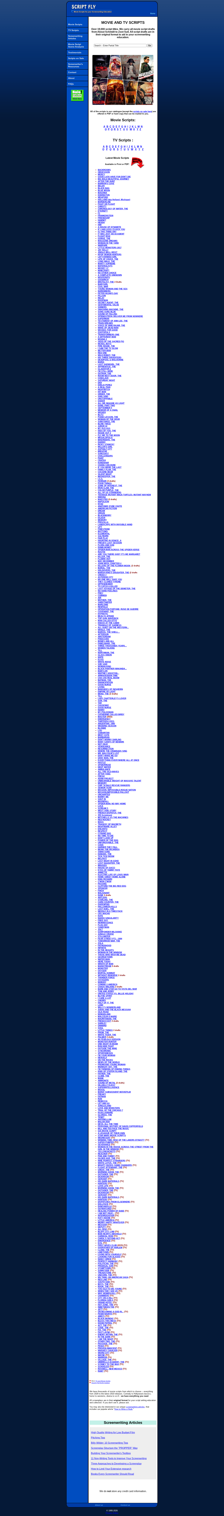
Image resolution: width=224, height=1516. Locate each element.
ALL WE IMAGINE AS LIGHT (111, 403)
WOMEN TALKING (106, 648)
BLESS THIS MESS (107, 1321)
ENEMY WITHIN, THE (108, 1334)
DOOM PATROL (105, 1323)
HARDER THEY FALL (107, 847)
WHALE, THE (104, 630)
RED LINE (102, 1279)
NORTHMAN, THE (106, 653)
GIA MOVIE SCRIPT (107, 1131)
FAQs (71, 84)
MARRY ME (103, 797)
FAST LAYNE (104, 1332)
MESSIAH (102, 1225)
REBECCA (102, 1101)
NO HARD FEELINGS (107, 591)
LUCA (100, 806)
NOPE (100, 657)
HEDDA (101, 222)
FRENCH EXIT (104, 1021)
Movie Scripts (75, 24)
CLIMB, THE (103, 1076)
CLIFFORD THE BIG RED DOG (112, 886)
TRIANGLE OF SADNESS (109, 625)
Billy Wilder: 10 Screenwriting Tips (109, 1443)
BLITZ (100, 415)
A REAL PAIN (104, 387)
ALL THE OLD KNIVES (108, 772)
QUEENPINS (104, 904)
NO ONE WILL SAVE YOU (110, 579)
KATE (100, 916)
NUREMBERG (104, 291)
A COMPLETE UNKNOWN (110, 275)
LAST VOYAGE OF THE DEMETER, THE (116, 588)
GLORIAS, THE (105, 1115)
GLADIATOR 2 (104, 369)
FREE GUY (103, 920)
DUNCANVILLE (105, 1206)
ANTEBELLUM (104, 1119)
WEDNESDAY (104, 1138)
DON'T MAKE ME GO (107, 755)
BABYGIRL (103, 284)
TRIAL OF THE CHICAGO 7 (110, 1110)
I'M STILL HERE (105, 371)
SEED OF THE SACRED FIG (111, 341)
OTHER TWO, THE (106, 1341)
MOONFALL (103, 801)
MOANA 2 (102, 339)
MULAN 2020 (104, 1122)
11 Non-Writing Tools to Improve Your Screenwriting (119, 1458)
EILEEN (101, 518)
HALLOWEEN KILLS (107, 907)
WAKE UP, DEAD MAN (108, 328)
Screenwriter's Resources (75, 65)
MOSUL (101, 1090)
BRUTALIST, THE (106, 282)
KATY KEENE (104, 1218)
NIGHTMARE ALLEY (107, 826)
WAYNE (101, 1355)
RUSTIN (101, 552)
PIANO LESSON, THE (108, 417)
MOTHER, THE (105, 600)
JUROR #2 (102, 426)
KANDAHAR (103, 463)
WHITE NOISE (104, 662)
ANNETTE (102, 872)
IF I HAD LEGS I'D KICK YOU (111, 229)
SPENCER (102, 888)
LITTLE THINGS (105, 1030)
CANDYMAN (103, 927)
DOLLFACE (103, 1204)
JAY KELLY (103, 250)
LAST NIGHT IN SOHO (108, 861)
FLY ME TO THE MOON (109, 435)
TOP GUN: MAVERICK (108, 618)
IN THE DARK (104, 1337)
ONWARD (102, 1025)
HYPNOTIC (103, 614)
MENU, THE (103, 694)
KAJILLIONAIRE (105, 1112)
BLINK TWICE (104, 424)
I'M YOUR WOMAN (106, 1055)
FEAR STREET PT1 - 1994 (110, 939)
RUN (100, 1099)
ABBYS (101, 1316)
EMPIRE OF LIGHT (107, 691)
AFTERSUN (103, 634)
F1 (99, 213)
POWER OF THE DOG (108, 840)
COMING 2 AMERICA (107, 984)
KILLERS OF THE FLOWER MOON (114, 566)
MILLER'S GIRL (105, 447)
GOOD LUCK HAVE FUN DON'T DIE (114, 177)
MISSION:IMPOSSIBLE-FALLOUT (113, 792)
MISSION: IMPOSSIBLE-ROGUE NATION (117, 790)
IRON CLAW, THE (106, 488)
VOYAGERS (103, 980)
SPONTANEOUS (105, 1053)
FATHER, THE (104, 1074)
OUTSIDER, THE (105, 1174)
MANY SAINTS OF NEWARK (111, 742)
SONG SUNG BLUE (107, 312)
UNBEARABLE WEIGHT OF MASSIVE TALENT (119, 781)
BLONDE (102, 728)
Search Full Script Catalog (100, 1383)
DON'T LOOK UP (105, 838)
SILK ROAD (103, 1012)
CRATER (102, 460)
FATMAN (102, 1096)
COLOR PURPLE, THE (108, 490)
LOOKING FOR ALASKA (109, 1257)
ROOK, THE (103, 1286)
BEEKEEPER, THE (106, 476)
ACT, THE (102, 1325)
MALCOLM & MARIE (107, 1016)
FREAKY (102, 1094)
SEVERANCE (104, 1144)
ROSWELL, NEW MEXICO (110, 1369)
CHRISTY (102, 206)
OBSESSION (104, 172)
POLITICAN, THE (106, 1263)
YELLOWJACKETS (107, 1151)
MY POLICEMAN (105, 712)
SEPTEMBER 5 (105, 408)
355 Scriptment (105, 815)
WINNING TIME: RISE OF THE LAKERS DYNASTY (121, 1140)
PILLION (102, 296)
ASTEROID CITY (105, 577)
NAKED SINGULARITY (108, 918)
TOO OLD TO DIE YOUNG (110, 1289)
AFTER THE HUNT (106, 181)
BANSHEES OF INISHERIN (110, 689)
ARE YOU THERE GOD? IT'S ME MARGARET (119, 554)
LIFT (100, 527)
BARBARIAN (103, 737)
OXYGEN (102, 971)
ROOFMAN (103, 300)
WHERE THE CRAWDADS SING (112, 751)
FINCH (101, 890)
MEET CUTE (103, 735)
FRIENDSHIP (104, 218)
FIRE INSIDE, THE (106, 346)
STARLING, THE (105, 900)
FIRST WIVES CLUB (107, 1245)
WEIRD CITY (104, 1353)
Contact (72, 72)
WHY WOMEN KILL (107, 1293)
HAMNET (102, 220)
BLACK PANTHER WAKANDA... (112, 669)
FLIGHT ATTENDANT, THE (110, 1167)
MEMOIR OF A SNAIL (108, 410)
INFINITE (102, 948)
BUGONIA (102, 193)
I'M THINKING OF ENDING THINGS (114, 1069)
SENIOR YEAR (105, 788)
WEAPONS (103, 197)
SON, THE (102, 701)
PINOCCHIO (103, 639)
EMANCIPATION (105, 682)
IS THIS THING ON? (107, 231)
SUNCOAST (103, 453)
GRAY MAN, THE (106, 758)
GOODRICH (103, 280)
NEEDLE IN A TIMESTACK (110, 911)
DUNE (100, 895)
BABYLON (102, 671)
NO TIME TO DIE (106, 836)
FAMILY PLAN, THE (107, 469)
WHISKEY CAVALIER (107, 1350)
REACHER (102, 1154)
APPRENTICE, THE (107, 366)
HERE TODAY (104, 961)
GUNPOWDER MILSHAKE (110, 932)
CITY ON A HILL (105, 1298)
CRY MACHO (104, 913)
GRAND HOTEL (105, 1302)
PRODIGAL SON (105, 1266)
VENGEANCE (104, 746)
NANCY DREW (104, 1259)
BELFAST (102, 858)
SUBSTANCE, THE (106, 421)
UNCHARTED (104, 794)
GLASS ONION (105, 655)
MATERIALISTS (105, 266)
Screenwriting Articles (75, 37)
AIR (99, 598)
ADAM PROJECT (106, 778)
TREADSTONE (104, 1273)
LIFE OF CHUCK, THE (108, 259)
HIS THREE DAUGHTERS (109, 357)
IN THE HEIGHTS (106, 950)
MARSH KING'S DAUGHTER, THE (113, 572)
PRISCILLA (103, 522)
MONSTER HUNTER (107, 1042)
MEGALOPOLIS (105, 437)
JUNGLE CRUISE (106, 934)
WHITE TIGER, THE (107, 1035)
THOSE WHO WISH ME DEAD (112, 955)
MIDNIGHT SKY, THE (107, 1067)
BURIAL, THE (104, 568)
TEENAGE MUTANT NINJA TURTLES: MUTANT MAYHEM (124, 495)
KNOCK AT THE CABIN (108, 623)
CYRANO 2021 (104, 833)
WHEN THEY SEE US (108, 1291)
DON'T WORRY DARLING (109, 739)
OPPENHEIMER (105, 584)
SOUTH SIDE (104, 1282)
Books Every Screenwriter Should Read (112, 1474)
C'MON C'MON (104, 881)
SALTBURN (103, 536)
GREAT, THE (104, 1170)
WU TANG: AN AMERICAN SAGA (113, 1277)
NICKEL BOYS (104, 344)
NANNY (101, 710)
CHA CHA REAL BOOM (108, 678)
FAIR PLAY (103, 538)
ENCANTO (102, 829)
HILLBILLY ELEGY (106, 1085)
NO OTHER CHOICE (107, 273)
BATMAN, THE (104, 680)
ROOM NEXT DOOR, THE (109, 376)
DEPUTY (102, 1227)
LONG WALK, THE (106, 261)
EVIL (100, 1243)
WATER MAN (104, 959)
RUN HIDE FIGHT (106, 1046)
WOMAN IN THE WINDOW (110, 952)
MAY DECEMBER (106, 561)
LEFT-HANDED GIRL (107, 257)
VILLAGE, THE (105, 1360)
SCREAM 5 (103, 808)
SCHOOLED (103, 1366)
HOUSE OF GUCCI (106, 868)
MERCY (101, 174)
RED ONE (102, 353)
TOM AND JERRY (106, 991)
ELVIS (101, 659)
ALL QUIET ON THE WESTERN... (113, 627)
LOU (100, 730)
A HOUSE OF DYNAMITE (109, 227)
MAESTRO (103, 499)
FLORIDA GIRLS (105, 1300)
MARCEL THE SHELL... (109, 632)
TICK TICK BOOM (106, 856)
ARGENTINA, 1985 (106, 723)
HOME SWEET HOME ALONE (112, 877)
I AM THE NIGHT (105, 1339)
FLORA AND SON (106, 545)
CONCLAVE (103, 378)
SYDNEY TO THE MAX (108, 1364)
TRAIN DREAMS (105, 323)
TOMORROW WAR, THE (109, 941)
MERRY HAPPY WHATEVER (111, 1222)
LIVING (101, 687)
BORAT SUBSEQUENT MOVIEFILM (114, 1092)
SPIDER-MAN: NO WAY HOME (112, 804)
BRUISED (102, 865)
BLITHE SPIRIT (105, 996)
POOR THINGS (105, 483)
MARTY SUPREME (106, 264)
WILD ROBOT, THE (107, 355)
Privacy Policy (112, 1513)
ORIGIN (101, 513)
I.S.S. (100, 479)
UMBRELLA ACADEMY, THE (111, 1362)
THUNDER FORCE (106, 977)
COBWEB (102, 595)
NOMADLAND (104, 1014)
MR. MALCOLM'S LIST (108, 753)
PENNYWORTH (105, 1314)
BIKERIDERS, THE (106, 440)
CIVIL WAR (103, 286)
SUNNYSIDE (103, 1270)
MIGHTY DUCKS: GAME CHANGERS (115, 1165)
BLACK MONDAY (106, 1318)
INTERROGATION (106, 1215)
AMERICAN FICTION (107, 508)
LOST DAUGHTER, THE (109, 863)
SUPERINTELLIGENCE (108, 1087)
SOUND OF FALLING (107, 314)
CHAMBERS (103, 1296)
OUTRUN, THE (104, 373)
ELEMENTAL (104, 534)
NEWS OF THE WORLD (109, 1062)
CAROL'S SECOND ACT (109, 1238)
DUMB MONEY (105, 547)
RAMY (101, 1371)
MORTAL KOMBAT (106, 973)
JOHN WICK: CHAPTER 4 (109, 563)
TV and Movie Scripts (102, 1381)
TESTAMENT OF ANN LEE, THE (113, 321)
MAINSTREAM (104, 966)
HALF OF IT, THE (106, 1003)
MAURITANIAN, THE (107, 1019)
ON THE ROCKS (105, 1060)
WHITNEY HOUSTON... (108, 673)
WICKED (102, 412)
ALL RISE (102, 1229)
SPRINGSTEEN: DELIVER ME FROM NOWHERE (120, 316)
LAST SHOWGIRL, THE (109, 364)
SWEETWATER (105, 602)
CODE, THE (103, 1328)
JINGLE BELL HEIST (107, 252)
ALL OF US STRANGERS (109, 492)
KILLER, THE (104, 556)
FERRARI (102, 481)
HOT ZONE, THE (105, 1305)
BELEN (101, 186)
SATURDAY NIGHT (106, 380)
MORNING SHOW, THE (108, 1172)
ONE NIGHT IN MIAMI (108, 1044)
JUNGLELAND (104, 1106)
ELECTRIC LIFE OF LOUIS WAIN (113, 874)
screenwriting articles (135, 1407)
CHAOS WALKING (106, 987)
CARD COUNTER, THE (108, 902)
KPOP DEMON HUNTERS (109, 254)
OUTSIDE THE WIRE (107, 1048)
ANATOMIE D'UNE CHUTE (110, 506)
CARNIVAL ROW (105, 1236)
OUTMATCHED (105, 1209)
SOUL (100, 1028)
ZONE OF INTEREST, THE (110, 485)
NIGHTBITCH (104, 389)
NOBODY (102, 982)
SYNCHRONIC (104, 1051)
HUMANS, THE (105, 854)
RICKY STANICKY (106, 444)
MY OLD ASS (104, 428)
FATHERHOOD (104, 945)
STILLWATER (104, 936)
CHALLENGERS (105, 456)
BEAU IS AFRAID (106, 616)
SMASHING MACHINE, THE (110, 309)
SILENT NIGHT (105, 474)
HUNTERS (102, 1183)
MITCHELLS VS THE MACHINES (113, 817)
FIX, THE (102, 1330)
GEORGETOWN (105, 957)
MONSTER (103, 968)
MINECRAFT (103, 270)
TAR (100, 703)
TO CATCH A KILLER (107, 586)
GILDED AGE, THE (106, 1158)
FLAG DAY (103, 925)
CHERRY (102, 1000)
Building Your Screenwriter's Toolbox (111, 1453)
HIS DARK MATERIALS (108, 1181)
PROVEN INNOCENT (107, 1348)
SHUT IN (102, 799)
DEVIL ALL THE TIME (108, 1124)
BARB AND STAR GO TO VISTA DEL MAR (117, 989)
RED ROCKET (104, 820)
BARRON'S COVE (106, 183)
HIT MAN (102, 392)
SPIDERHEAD (104, 765)
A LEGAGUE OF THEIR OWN (111, 1133)
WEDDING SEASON (107, 726)
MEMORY (102, 520)
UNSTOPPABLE (105, 399)
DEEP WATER (104, 767)
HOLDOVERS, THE (107, 570)
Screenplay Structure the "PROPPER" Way (114, 1448)
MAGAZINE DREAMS (107, 241)
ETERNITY (103, 211)
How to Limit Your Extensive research (111, 1468)
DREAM (101, 511)
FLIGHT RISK (104, 236)
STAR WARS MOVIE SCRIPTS (112, 1135)
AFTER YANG (104, 774)
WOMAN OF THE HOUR (109, 419)
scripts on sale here (142, 111)
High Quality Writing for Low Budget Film (113, 1432)
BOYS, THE (103, 1284)
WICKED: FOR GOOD (108, 330)
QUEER (101, 401)
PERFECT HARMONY (108, 1261)
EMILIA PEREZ (105, 385)
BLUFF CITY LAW (106, 1231)
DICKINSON (103, 1177)
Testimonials (74, 52)
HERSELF (102, 1058)
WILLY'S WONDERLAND (109, 1007)
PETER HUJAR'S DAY (108, 293)
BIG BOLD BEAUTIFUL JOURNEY (113, 179)
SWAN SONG (104, 852)
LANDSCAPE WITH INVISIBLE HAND (115, 524)
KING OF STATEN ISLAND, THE (112, 1071)
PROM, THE (103, 1032)
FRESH (101, 776)
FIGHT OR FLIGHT (106, 204)
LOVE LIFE (103, 1186)
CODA (100, 845)
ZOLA (100, 943)
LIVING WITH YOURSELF (110, 1254)
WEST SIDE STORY (107, 810)
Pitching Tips (98, 1437)
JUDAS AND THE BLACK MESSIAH (114, 1009)
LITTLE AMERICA (106, 1220)
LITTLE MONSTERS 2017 (109, 248)
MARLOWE (103, 604)
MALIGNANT (104, 893)
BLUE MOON (104, 190)
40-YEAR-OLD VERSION (109, 1039)
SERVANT (102, 1179)
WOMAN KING (104, 666)
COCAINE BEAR (105, 472)
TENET (101, 1117)
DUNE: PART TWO (106, 405)
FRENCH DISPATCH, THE (109, 813)
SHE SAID (102, 664)
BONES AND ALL (106, 641)
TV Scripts (73, 30)
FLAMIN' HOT (104, 559)
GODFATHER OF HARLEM (110, 1247)
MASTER (102, 717)
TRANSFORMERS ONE (108, 334)
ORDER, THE (104, 394)
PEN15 (101, 1346)
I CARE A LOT (104, 998)
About (71, 78)
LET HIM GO (104, 1103)
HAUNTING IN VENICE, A (109, 540)
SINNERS (102, 307)
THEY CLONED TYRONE (109, 582)
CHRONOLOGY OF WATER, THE (113, 209)
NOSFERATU (104, 277)
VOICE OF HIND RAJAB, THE (111, 325)
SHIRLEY (102, 1023)
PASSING (102, 884)
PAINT (101, 458)
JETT (100, 1309)
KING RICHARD (105, 879)
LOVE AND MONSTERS (109, 1108)
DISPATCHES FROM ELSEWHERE (114, 1202)
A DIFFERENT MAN (107, 337)
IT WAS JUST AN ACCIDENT (111, 234)
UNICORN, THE (105, 1275)
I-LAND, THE (104, 1250)
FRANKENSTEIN (105, 215)
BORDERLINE (104, 202)
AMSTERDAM (104, 637)
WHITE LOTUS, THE (107, 1163)
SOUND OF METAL (107, 1083)
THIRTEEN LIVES (106, 721)
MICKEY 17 (103, 268)
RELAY (101, 298)
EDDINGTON (104, 195)
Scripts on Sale (76, 58)
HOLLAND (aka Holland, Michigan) (114, 199)
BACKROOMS (104, 170)
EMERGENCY (104, 719)
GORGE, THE (104, 238)
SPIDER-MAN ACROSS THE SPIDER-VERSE (118, 550)
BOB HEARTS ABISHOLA (110, 1234)
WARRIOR (102, 1357)
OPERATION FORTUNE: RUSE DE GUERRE (118, 609)
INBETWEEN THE (106, 1307)
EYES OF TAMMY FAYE (109, 870)
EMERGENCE (104, 1241)
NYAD (100, 504)
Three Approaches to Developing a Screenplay (116, 1463)
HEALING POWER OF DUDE (111, 1211)
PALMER (102, 1037)
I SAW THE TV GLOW (108, 348)
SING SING (103, 396)
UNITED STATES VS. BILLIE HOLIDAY (116, 993)
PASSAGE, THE (105, 1344)
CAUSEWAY (103, 705)
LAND (100, 1005)
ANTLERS (102, 897)
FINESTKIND (104, 529)
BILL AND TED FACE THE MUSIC (113, 1128)
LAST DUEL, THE (106, 909)
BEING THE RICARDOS (109, 849)
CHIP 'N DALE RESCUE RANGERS (114, 785)
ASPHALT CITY (105, 449)
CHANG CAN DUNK (107, 465)
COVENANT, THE (106, 611)
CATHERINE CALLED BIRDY (111, 714)
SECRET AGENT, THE (108, 302)
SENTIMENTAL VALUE (108, 305)
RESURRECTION (106, 749)
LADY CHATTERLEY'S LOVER (112, 698)
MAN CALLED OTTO (107, 620)
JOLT (100, 929)
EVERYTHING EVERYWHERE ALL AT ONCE (118, 760)
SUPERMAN (103, 318)
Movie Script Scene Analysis (76, 45)
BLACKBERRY (104, 515)
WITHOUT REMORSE (108, 975)
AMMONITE (103, 1080)
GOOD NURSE (104, 685)
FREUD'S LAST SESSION (110, 543)
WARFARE (102, 245)
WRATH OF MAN (105, 964)
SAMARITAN (103, 733)
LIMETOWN (103, 1252)
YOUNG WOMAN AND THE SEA (112, 289)
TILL (100, 650)
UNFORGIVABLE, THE (108, 842)
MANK (101, 1078)
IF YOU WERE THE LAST (109, 467)
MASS (101, 822)
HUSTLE (102, 762)
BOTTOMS (103, 531)
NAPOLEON (103, 502)
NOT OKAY (103, 744)
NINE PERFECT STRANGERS (111, 1161)
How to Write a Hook (123, 1409)
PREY (100, 593)
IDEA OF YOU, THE (107, 431)
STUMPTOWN (104, 1268)
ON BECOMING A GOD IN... (111, 1312)
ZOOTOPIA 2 (104, 332)
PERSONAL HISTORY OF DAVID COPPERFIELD (120, 1126)
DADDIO (101, 442)
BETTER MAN (104, 350)
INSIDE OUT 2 (104, 433)
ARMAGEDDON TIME (108, 675)
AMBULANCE (104, 769)
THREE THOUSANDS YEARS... (112, 646)
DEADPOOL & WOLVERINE (110, 360)
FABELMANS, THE (106, 643)
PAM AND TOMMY (106, 1156)
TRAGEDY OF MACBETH (109, 824)
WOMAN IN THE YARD (108, 243)
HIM (99, 225)
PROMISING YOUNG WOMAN (111, 1064)
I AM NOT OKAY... (106, 1213)
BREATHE (102, 451)
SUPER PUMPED (106, 1142)
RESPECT (102, 831)
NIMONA (102, 497)
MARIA (101, 362)
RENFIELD (103, 607)
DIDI (100, 383)
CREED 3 (102, 575)
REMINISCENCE (105, 923)
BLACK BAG (103, 188)
